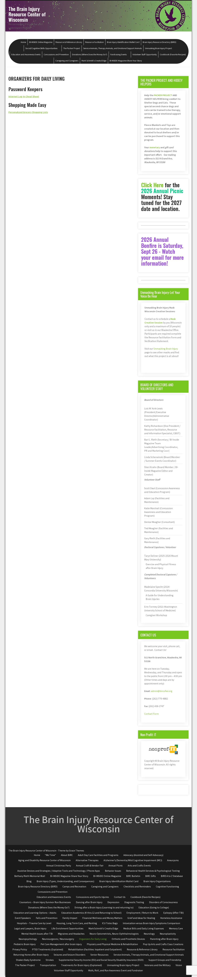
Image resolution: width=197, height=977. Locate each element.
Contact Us (119, 897)
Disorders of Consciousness (163, 902)
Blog (29, 881)
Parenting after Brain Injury (164, 939)
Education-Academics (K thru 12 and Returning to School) (91, 912)
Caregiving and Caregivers (66, 60)
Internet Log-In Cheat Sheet (23, 96)
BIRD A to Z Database (172, 876)
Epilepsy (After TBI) (173, 912)
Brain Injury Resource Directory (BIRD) (159, 42)
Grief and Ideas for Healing (141, 918)
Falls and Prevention (46, 918)
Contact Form (151, 713)
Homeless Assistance (171, 918)
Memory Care (176, 928)
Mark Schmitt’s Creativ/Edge (94, 60)
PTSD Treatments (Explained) (47, 949)
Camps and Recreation (74, 886)
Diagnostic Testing (134, 902)
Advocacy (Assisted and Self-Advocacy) (143, 855)
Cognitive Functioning (167, 886)
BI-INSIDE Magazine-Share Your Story (126, 60)
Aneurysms (173, 860)
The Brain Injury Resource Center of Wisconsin (27, 14)
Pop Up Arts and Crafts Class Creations (163, 944)
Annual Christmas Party (58, 865)
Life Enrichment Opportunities (67, 928)
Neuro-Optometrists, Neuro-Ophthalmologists (114, 933)
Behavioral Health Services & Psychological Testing (153, 870)
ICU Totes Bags (110, 923)
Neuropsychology (28, 939)
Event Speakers (23, 918)
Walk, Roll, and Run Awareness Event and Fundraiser (115, 970)
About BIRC (67, 855)
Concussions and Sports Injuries (92, 897)
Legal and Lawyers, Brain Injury (30, 928)
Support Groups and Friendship (165, 960)
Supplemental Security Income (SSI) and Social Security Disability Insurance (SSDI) (101, 960)
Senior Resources (99, 954)
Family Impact (69, 918)
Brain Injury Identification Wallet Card (123, 42)
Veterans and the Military (157, 965)
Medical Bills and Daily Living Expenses (143, 928)
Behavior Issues (113, 870)
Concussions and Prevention (56, 54)
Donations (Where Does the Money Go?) (89, 54)
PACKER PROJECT (163, 95)
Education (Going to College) (154, 907)
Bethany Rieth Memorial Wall (29, 876)
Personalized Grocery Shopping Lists (28, 112)
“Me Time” (50, 855)
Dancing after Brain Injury (89, 902)
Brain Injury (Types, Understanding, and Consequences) (65, 881)
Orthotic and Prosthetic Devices (128, 939)
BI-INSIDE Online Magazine (40, 42)
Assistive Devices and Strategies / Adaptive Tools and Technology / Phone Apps (58, 870)
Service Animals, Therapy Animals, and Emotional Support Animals (112, 48)
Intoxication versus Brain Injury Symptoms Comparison (151, 923)
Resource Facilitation (94, 42)
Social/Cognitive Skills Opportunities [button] (41, 48)
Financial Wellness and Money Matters (102, 918)
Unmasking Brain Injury (165, 348)
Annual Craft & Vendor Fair (89, 865)
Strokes (50, 960)
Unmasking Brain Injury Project (158, 48)
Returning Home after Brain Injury (31, 954)
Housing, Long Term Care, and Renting (76, 923)
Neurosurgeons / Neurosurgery (58, 939)
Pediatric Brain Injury (25, 944)
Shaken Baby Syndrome (28, 960)
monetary (154, 147)
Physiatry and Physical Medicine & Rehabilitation (112, 944)
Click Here (152, 185)
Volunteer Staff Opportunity (145, 54)
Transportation (48, 965)
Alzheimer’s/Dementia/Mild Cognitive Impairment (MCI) (133, 860)
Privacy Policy (19, 949)
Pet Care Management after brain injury (61, 944)
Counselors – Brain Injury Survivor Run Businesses (45, 902)
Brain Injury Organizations (157, 881)
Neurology (149, 933)
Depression (113, 902)
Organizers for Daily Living (93, 939)
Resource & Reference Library (69, 42)
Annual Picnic (116, 865)
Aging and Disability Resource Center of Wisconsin (44, 860)
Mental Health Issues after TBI (37, 933)
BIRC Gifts (150, 876)
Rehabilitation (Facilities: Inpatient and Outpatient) (95, 949)
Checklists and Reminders (137, 886)
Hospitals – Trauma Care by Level (34, 923)
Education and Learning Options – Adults (35, 912)
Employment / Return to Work (142, 912)
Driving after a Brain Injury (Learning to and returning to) (103, 907)
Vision (179, 965)
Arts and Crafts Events (139, 865)
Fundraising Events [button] (118, 54)
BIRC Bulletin (133, 876)
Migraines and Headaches (71, 933)
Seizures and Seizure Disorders (69, 954)
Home (23, 42)
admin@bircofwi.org (161, 691)
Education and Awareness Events (25, 54)
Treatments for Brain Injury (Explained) (81, 965)
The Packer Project (71, 48)
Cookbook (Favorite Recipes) (173, 54)
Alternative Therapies (87, 860)
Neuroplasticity (168, 933)
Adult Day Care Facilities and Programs (98, 855)
